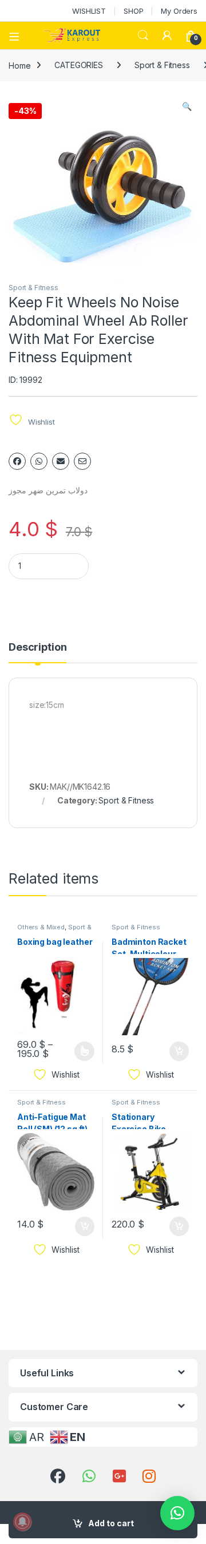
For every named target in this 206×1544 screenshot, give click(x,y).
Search (143, 35)
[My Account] (167, 35)
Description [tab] (37, 647)
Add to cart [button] (179, 1051)
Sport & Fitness (162, 65)
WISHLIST (89, 10)
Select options (80, 1051)
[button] (187, 106)
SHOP (133, 10)
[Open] (18, 35)
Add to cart (111, 1523)
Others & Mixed (41, 927)
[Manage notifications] (22, 1522)
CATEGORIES (78, 65)
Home (19, 65)
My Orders (179, 10)
